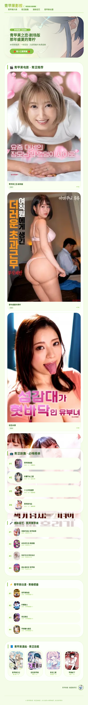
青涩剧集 (25, 9)
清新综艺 (36, 9)
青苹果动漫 (48, 9)
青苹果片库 (12, 9)
